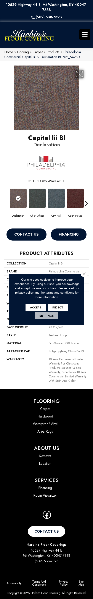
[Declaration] (18, 198)
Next (86, 197)
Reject (57, 307)
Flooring (23, 52)
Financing (69, 234)
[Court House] (75, 198)
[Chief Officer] (37, 198)
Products (52, 52)
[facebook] (47, 516)
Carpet (38, 52)
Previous (6, 197)
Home (8, 52)
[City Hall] (56, 198)
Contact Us (26, 234)
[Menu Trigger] (84, 34)
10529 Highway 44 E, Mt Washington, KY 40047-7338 (46, 7)
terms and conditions (60, 292)
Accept (36, 307)
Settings (46, 315)
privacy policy (24, 292)
